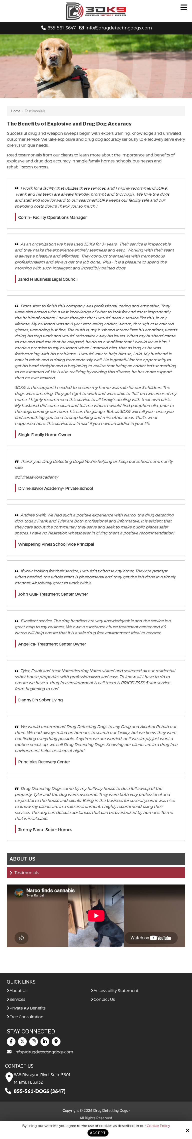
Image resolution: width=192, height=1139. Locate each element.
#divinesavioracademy (36, 477)
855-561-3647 (62, 27)
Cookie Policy (158, 1126)
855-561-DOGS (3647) (40, 1091)
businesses (142, 161)
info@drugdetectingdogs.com (119, 27)
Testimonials (26, 872)
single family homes (95, 161)
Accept (98, 1133)
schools (123, 161)
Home (15, 111)
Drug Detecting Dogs (62, 461)
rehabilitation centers (27, 167)
